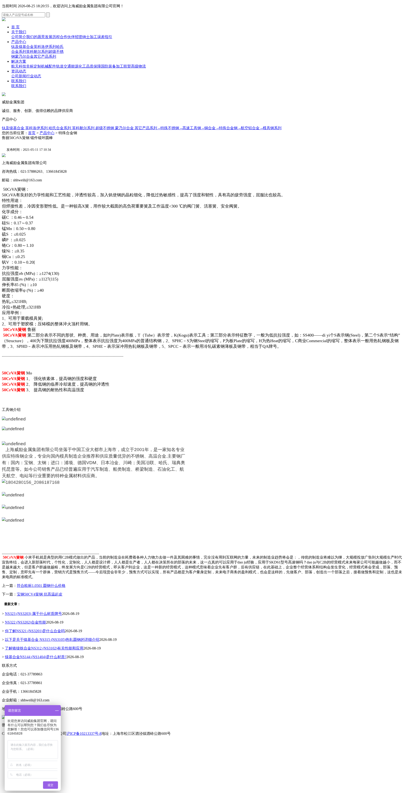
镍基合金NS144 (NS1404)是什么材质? (35, 657)
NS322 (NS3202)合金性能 (25, 622)
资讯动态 (18, 71)
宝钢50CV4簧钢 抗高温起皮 (39, 594)
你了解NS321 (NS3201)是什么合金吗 (35, 631)
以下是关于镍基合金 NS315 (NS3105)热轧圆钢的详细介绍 (52, 640)
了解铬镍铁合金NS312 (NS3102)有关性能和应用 (44, 648)
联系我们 (18, 81)
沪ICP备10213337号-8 (83, 734)
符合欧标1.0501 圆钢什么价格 (41, 586)
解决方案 (18, 61)
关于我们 (18, 32)
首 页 (15, 27)
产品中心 (18, 42)
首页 (32, 133)
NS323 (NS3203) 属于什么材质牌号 (33, 614)
